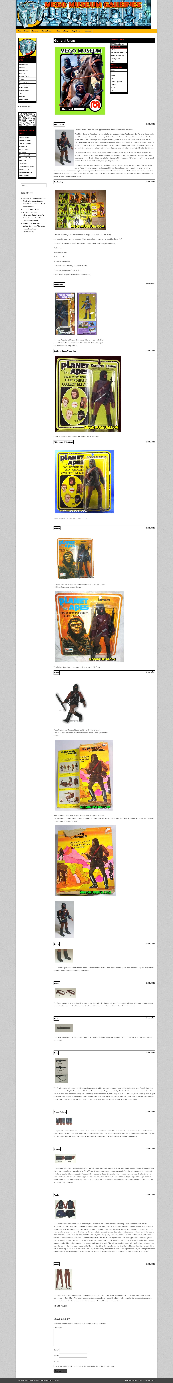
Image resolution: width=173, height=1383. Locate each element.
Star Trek (22, 161)
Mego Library (76, 31)
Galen (21, 79)
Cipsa (113, 61)
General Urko (24, 82)
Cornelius (22, 73)
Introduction (23, 64)
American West (25, 140)
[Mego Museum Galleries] (86, 14)
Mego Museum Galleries (38, 1380)
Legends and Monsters (24, 150)
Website (57, 1361)
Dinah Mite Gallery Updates (33, 201)
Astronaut (22, 67)
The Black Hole (25, 143)
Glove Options (116, 82)
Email (56, 1355)
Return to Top (150, 123)
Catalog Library (62, 31)
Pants (113, 90)
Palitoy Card (115, 59)
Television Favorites (26, 166)
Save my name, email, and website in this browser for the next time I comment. (85, 1366)
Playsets (22, 96)
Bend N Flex (23, 99)
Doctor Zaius (24, 76)
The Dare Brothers (30, 212)
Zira (20, 93)
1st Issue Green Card (119, 53)
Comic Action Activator (31, 209)
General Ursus (24, 85)
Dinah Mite (23, 146)
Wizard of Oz (24, 169)
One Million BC (24, 155)
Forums (35, 31)
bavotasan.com (149, 1380)
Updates (88, 31)
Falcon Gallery (28, 232)
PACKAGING (116, 47)
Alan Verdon (23, 70)
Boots (113, 70)
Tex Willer (22, 164)
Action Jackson (24, 137)
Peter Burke (23, 88)
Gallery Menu (46, 31)
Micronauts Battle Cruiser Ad (33, 215)
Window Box (115, 50)
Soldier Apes (24, 91)
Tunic (113, 87)
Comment (58, 1327)
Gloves (113, 84)
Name (56, 1350)
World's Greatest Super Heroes (25, 173)
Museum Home (23, 31)
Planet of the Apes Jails (31, 223)
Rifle (112, 79)
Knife (113, 76)
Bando (113, 73)
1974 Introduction (117, 44)
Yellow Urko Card (117, 56)
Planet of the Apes (26, 158)
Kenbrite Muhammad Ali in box (34, 198)
